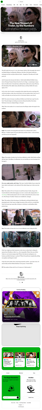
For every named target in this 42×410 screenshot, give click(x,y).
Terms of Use (13, 402)
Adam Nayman (7, 319)
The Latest (3, 4)
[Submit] (18, 397)
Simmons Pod (36, 4)
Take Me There (31, 397)
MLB (20, 4)
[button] (21, 2)
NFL (17, 4)
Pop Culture (19, 359)
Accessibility (29, 402)
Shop (34, 373)
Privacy (17, 402)
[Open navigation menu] (40, 1)
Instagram (20, 404)
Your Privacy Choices (22, 402)
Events (31, 4)
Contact (7, 373)
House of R (17, 365)
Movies (27, 4)
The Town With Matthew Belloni (8, 364)
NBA (14, 4)
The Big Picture (29, 365)
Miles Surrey (21, 40)
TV (23, 4)
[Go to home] (2, 2)
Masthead (21, 373)
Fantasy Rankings (9, 4)
